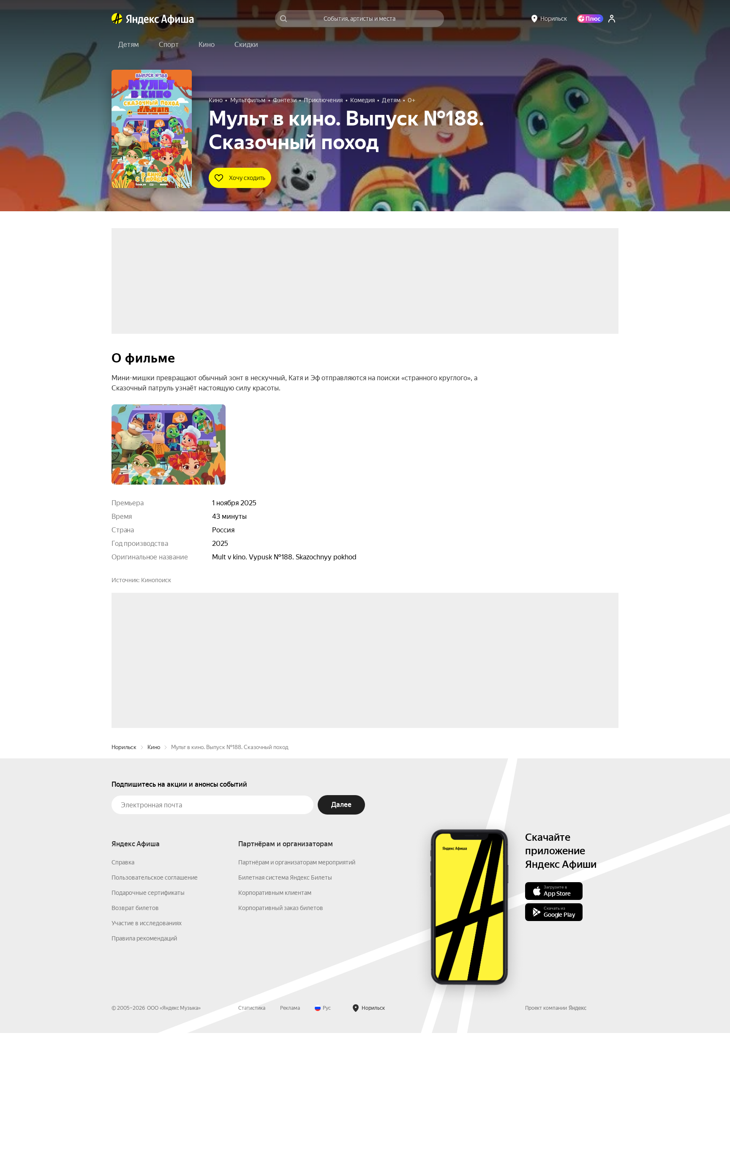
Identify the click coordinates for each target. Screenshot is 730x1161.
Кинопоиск (156, 580)
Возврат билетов (135, 1036)
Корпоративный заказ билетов (280, 1036)
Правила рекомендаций (144, 1066)
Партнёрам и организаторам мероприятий (296, 990)
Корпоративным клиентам (274, 1020)
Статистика (251, 1136)
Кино (153, 875)
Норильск (124, 875)
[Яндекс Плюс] (590, 18)
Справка (123, 990)
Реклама (290, 1136)
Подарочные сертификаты (148, 1020)
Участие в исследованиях (147, 1051)
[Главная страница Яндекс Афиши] (117, 18)
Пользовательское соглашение (155, 1005)
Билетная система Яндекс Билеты (285, 1005)
